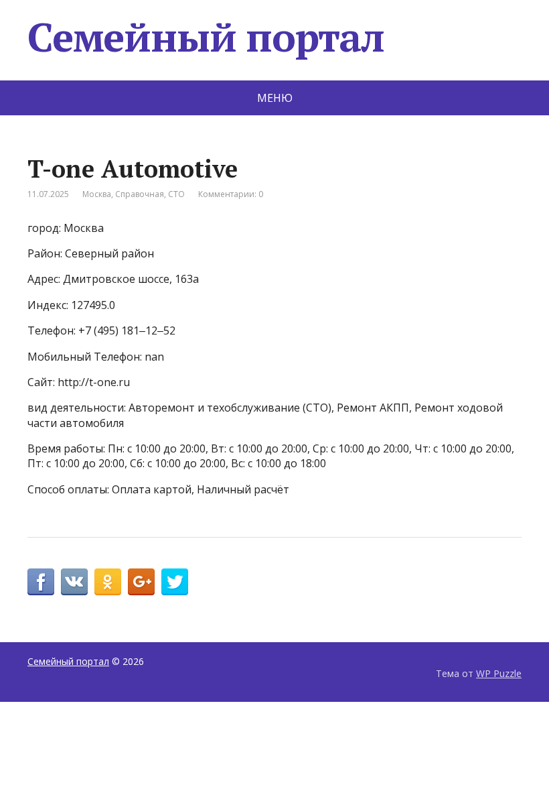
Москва (96, 194)
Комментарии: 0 (230, 194)
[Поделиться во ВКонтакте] (74, 581)
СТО (176, 194)
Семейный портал (205, 37)
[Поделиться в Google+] (141, 581)
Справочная (139, 194)
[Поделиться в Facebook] (40, 581)
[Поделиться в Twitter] (174, 581)
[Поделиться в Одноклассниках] (107, 581)
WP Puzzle (499, 673)
